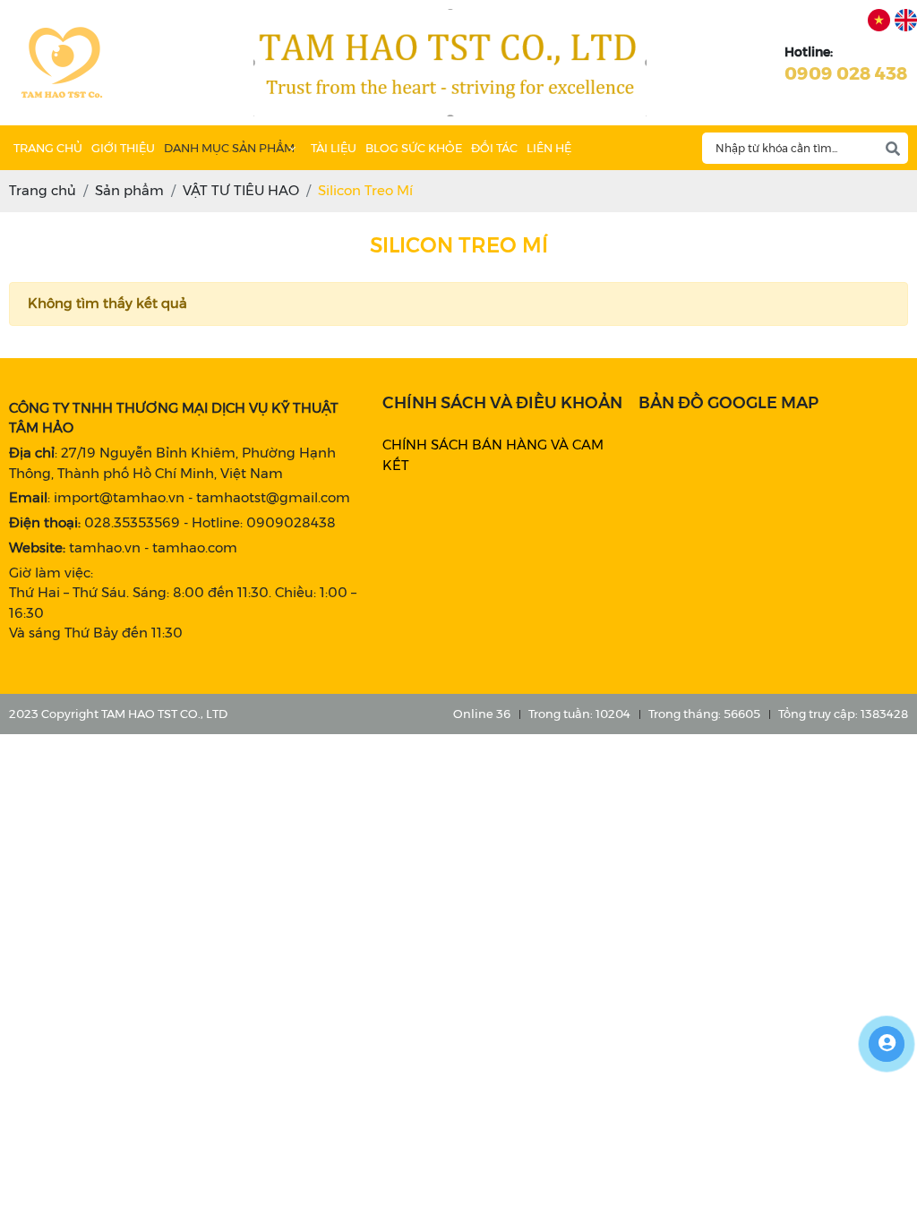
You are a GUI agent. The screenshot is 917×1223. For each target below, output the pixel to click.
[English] (906, 20)
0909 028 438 (846, 73)
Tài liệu (333, 148)
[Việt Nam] (879, 20)
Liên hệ (549, 148)
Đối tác (494, 148)
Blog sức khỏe (413, 148)
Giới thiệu (123, 148)
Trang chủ (47, 148)
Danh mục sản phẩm (229, 148)
